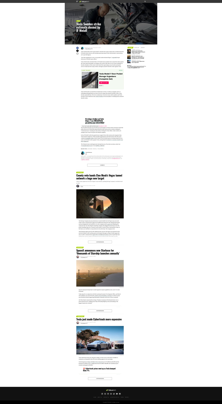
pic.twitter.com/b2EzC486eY (94, 122)
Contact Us (106, 397)
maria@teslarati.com (116, 158)
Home (94, 397)
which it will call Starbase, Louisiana (103, 295)
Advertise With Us (114, 397)
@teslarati (129, 65)
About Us (100, 397)
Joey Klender (83, 257)
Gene (82, 186)
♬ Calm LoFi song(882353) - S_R (133, 67)
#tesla (132, 67)
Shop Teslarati (86, 70)
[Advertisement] (102, 108)
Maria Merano (88, 48)
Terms (122, 397)
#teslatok (135, 67)
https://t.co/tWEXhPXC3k (94, 120)
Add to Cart (105, 82)
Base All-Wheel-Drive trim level (95, 362)
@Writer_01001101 (85, 159)
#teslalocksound (140, 67)
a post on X (110, 224)
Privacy (127, 397)
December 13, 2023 (103, 126)
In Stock (120, 70)
